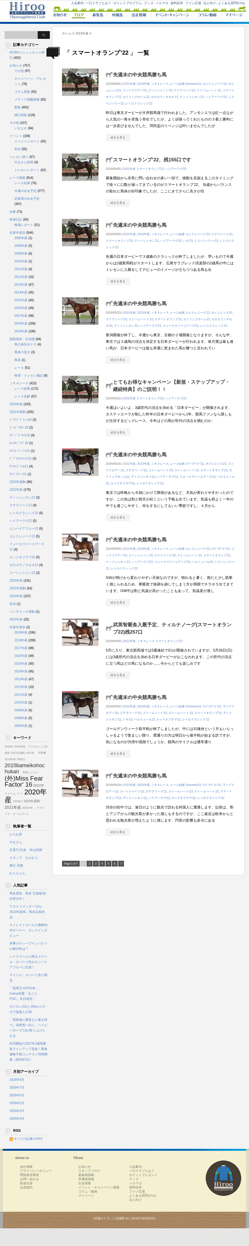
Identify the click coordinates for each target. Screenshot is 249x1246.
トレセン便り (18, 157)
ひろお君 (15, 834)
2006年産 (20, 238)
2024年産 (16, 596)
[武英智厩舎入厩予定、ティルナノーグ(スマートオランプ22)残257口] (80, 648)
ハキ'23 (188, 240)
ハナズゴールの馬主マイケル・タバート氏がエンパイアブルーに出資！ (28, 962)
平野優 (40, 752)
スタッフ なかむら (23, 857)
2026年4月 (16, 1111)
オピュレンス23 (221, 312)
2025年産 (16, 619)
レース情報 (17, 178)
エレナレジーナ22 (22, 536)
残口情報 (20, 115)
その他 (19, 71)
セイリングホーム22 (136, 97)
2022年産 (129, 84)
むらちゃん (17, 873)
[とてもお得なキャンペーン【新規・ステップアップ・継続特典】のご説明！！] (80, 406)
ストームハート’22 (209, 90)
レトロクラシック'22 (138, 103)
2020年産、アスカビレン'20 (30, 746)
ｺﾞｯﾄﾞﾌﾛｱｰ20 (18, 427)
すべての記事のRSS (28, 1139)
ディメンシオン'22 (192, 97)
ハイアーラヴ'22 (216, 97)
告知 (17, 149)
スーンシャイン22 (22, 573)
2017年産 (20, 316)
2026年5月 (16, 1103)
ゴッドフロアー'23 (134, 90)
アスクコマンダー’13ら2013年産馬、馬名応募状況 (27, 912)
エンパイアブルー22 (23, 528)
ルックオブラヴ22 (22, 557)
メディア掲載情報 (27, 99)
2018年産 (20, 323)
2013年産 (20, 284)
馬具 (17, 360)
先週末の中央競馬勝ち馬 (140, 74)
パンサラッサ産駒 (22, 611)
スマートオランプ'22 (150, 169)
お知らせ (15, 65)
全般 (12, 212)
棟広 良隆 (16, 865)
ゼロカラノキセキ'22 (164, 97)
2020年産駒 (17, 482)
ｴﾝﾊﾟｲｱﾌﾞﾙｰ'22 (195, 463)
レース (19, 368)
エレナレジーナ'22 (215, 84)
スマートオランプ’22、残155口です (152, 159)
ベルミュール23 (202, 562)
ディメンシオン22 (22, 497)
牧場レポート (23, 225)
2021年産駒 (17, 412)
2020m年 (27, 807)
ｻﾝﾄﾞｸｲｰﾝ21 (18, 474)
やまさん (15, 842)
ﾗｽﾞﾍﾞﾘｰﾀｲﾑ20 (19, 435)
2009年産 (20, 253)
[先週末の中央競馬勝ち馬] (80, 98)
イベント (15, 136)
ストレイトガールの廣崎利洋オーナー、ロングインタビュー (28, 930)
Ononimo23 (193, 84)
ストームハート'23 (161, 470)
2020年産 (16, 404)
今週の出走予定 (25, 191)
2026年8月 (16, 1080)
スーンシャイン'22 (160, 90)
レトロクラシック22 (23, 513)
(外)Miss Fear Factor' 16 (24, 781)
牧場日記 (15, 219)
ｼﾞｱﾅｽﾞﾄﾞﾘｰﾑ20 (20, 419)
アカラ (39, 807)
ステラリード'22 (184, 90)
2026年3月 (16, 1118)
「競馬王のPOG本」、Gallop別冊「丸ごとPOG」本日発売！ (25, 993)
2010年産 (20, 261)
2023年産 (143, 84)
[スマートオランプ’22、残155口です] (80, 183)
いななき (20, 128)
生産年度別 (17, 232)
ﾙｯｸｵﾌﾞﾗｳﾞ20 (18, 443)
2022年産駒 (17, 588)
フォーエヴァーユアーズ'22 (181, 325)
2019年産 (20, 331)
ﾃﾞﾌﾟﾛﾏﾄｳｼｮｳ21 (20, 458)
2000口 (21, 759)
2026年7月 (16, 1087)
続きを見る (118, 137)
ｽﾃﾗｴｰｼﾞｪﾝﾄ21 (19, 451)
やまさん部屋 (23, 162)
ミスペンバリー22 (206, 240)
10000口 (18, 801)
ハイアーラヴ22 (20, 521)
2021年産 (13, 807)
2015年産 (20, 300)
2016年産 (20, 308)
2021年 (30, 752)
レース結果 (177, 84)
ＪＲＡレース (160, 84)
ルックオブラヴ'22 (123, 483)
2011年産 (20, 269)
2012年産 (20, 277)
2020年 (9, 746)
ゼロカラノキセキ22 (23, 565)
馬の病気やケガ (25, 344)
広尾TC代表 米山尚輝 (25, 850)
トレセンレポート (27, 170)
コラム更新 (22, 92)
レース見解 (22, 396)
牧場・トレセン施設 (28, 375)
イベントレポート (27, 141)
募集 (17, 107)
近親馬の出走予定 (27, 198)
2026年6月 (16, 1095)
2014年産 (20, 292)
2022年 (38, 785)
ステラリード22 (20, 505)
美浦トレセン (29, 772)
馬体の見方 (22, 352)
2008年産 (20, 246)
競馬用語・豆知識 (22, 339)
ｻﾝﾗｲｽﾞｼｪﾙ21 (18, 466)
